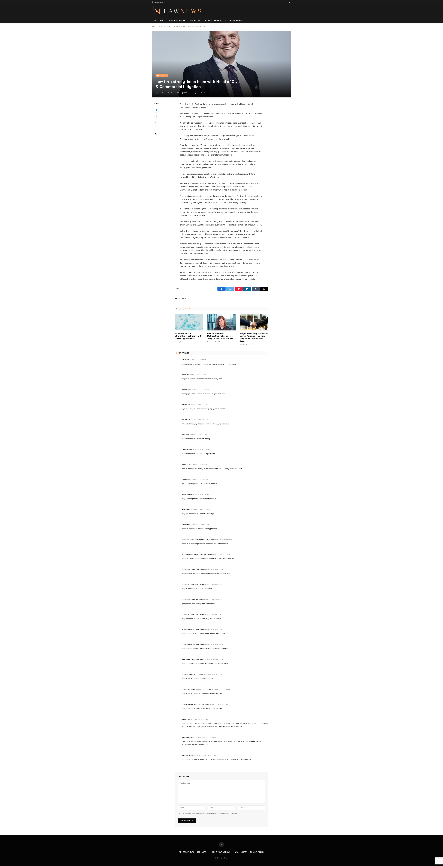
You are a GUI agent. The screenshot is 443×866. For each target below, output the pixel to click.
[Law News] (176, 10)
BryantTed (186, 405)
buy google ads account (215, 633)
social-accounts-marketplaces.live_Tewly (198, 539)
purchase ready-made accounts (205, 484)
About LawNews (186, 852)
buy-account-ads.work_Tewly (193, 644)
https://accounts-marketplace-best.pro (218, 559)
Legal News (159, 20)
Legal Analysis (195, 20)
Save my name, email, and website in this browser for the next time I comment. (209, 814)
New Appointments (176, 20)
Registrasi (186, 719)
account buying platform (207, 529)
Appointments (161, 75)
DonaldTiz (186, 465)
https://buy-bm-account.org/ (202, 679)
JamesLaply (186, 390)
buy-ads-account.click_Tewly (193, 569)
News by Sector (212, 20)
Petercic (185, 375)
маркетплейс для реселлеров (224, 364)
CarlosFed (186, 480)
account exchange (207, 514)
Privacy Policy (257, 852)
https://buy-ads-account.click (218, 574)
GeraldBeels (186, 524)
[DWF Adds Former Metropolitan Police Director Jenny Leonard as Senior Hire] (221, 322)
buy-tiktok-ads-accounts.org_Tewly (196, 704)
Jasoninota (186, 420)
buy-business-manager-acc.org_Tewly (196, 689)
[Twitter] (156, 116)
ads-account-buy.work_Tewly (193, 629)
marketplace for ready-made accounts (226, 469)
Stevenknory (187, 494)
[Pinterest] (156, 127)
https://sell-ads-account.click (216, 664)
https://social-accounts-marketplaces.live (211, 544)
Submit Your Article (233, 20)
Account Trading (203, 439)
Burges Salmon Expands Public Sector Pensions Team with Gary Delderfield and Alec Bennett (254, 337)
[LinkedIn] (156, 122)
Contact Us (202, 852)
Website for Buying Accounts (217, 424)
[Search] (290, 20)
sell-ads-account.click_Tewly (193, 659)
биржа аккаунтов (219, 394)
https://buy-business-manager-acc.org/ (206, 693)
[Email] (156, 133)
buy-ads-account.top (206, 604)
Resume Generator (189, 755)
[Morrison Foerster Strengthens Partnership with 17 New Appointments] (189, 322)
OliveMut (185, 360)
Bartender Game (188, 737)
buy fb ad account (205, 589)
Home (154, 26)
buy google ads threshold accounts (214, 649)
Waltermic (186, 435)
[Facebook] (156, 110)
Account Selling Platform (205, 454)
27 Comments (188, 93)
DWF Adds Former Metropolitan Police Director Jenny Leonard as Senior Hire (220, 336)
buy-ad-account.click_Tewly (193, 584)
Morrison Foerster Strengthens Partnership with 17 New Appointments (188, 336)
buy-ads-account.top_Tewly (193, 599)
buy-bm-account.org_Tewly (192, 674)
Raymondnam (187, 509)
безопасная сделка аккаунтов (209, 379)
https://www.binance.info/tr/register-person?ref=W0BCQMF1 (220, 726)
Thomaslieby (187, 450)
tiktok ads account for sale (211, 708)
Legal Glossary (240, 852)
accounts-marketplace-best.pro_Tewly (197, 554)
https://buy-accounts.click (211, 619)
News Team (161, 93)
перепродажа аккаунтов (216, 409)
